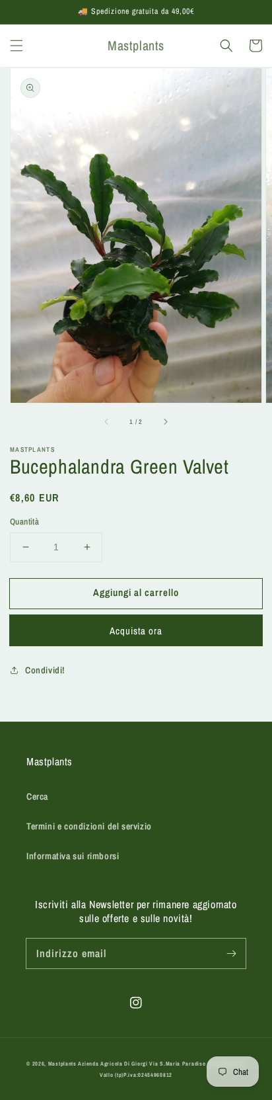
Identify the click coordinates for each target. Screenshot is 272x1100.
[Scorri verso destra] (165, 421)
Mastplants (63, 1064)
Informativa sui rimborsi (72, 856)
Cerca (37, 796)
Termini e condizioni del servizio (89, 826)
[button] (16, 45)
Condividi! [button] (45, 670)
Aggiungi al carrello (136, 592)
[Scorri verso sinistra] (106, 421)
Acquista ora (136, 631)
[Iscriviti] (231, 953)
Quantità (24, 521)
